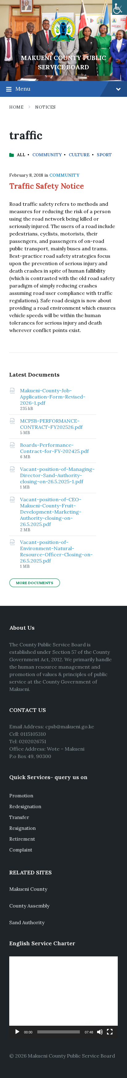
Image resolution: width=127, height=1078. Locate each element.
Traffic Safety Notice (46, 186)
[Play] (17, 1032)
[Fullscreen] (110, 1032)
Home (16, 107)
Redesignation (25, 806)
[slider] (58, 1031)
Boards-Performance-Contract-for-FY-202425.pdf (54, 448)
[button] (63, 997)
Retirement (22, 839)
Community (47, 154)
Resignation (22, 828)
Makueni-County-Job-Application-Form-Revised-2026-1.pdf (52, 396)
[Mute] (100, 1032)
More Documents (34, 582)
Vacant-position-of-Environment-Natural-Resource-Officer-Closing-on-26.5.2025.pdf (56, 551)
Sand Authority (26, 922)
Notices (45, 107)
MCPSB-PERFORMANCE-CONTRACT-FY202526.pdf (51, 424)
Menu (23, 88)
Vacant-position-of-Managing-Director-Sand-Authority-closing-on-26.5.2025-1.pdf (57, 475)
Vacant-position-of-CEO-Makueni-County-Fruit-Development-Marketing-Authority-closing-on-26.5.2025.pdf (50, 511)
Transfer (19, 817)
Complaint (20, 850)
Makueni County (28, 889)
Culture (79, 154)
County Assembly (29, 906)
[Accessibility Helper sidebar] (119, 7)
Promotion (21, 796)
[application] (63, 997)
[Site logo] (63, 47)
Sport (104, 154)
